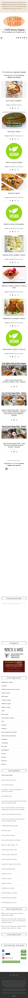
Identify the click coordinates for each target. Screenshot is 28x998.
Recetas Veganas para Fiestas (8, 735)
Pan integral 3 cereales (14, 132)
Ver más (23, 8)
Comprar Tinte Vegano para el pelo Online (11, 864)
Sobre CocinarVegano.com (8, 990)
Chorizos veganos (5, 693)
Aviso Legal (23, 990)
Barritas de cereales (14, 193)
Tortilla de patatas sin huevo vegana (10, 689)
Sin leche (3, 764)
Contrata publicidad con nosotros (9, 902)
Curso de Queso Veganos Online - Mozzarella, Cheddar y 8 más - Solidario (14, 381)
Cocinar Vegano (8, 980)
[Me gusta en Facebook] (3, 951)
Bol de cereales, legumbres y (14, 101)
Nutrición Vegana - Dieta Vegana (8, 780)
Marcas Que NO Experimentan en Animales (11, 840)
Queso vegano (4, 714)
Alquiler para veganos (6, 883)
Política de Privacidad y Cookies (19, 989)
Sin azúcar (4, 725)
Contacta (4, 989)
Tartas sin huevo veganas (7, 718)
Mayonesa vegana (5, 707)
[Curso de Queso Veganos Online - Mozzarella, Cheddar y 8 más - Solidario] (14, 368)
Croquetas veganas (6, 700)
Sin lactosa (4, 760)
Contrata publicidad (9, 989)
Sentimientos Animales (6, 878)
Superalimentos (5, 750)
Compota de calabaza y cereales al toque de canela (14, 287)
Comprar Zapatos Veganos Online (9, 849)
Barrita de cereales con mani (14, 162)
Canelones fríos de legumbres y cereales (14, 255)
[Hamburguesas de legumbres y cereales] (14, 307)
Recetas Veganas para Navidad (9, 732)
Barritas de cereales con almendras (14, 224)
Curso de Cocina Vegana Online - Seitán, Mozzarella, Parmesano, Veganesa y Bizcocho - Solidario (14, 445)
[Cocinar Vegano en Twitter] (3, 954)
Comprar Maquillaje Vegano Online (9, 859)
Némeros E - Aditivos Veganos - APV (9, 845)
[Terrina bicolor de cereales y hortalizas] (14, 338)
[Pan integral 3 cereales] (14, 120)
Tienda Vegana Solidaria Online (8, 869)
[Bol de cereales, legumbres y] (14, 89)
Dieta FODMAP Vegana (6, 796)
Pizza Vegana (4, 696)
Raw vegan (4, 746)
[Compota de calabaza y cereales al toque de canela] (14, 274)
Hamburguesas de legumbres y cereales (14, 318)
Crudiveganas (4, 743)
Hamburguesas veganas (7, 682)
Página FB (23, 951)
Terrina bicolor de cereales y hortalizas (14, 349)
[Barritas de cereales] (14, 182)
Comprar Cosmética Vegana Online (9, 854)
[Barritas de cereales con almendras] (14, 212)
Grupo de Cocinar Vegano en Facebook (11, 961)
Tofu (2, 721)
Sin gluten (3, 728)
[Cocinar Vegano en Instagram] (3, 958)
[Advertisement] (14, 55)
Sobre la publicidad (16, 990)
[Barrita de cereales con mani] (14, 151)
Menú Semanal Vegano (7, 775)
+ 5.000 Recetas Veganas (14, 29)
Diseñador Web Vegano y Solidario (9, 897)
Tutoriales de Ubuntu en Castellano (9, 893)
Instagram (24, 957)
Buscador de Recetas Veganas (8, 835)
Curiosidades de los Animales (8, 888)
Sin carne (3, 753)
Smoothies (4, 685)
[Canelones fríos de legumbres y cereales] (14, 243)
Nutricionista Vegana (6, 830)
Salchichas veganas (6, 703)
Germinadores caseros (6, 873)
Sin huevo (3, 757)
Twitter (23, 954)
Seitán (3, 710)
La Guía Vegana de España (7, 784)
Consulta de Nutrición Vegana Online (9, 825)
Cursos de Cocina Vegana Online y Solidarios (11, 814)
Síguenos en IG (9, 958)
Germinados (4, 739)
